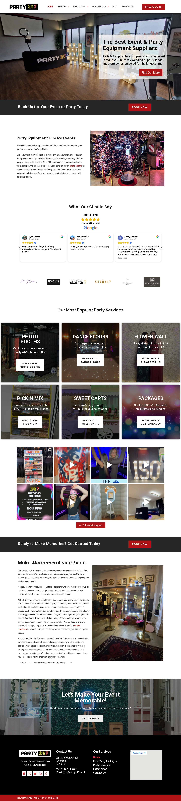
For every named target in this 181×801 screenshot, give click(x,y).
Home (96, 757)
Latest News (100, 768)
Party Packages (102, 765)
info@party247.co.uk (74, 772)
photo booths (76, 166)
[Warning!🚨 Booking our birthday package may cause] (35, 502)
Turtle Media (52, 798)
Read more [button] (74, 258)
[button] (161, 248)
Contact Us (99, 772)
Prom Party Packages (105, 761)
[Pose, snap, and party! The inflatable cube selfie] (109, 502)
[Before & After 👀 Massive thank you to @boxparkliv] (35, 465)
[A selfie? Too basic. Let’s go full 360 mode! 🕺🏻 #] (72, 502)
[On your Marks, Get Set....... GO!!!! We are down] (72, 465)
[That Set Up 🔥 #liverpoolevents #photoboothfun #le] (146, 465)
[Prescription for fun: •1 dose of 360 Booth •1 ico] (109, 465)
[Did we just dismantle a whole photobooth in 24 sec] (146, 502)
